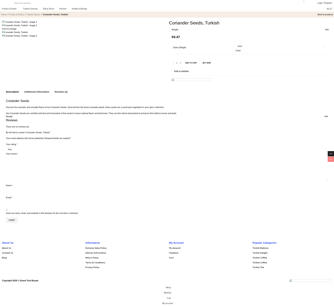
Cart (171, 257)
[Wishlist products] (318, 8)
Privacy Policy (92, 267)
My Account (175, 248)
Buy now (207, 63)
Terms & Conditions (95, 262)
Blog (4, 257)
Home (4, 14)
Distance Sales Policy (96, 248)
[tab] (12, 92)
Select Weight (179, 47)
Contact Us (7, 252)
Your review (12, 154)
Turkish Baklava (260, 248)
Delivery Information (95, 252)
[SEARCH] (304, 1)
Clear (238, 50)
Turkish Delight (260, 252)
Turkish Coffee (260, 257)
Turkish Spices (33, 14)
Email (9, 197)
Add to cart (191, 63)
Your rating (11, 144)
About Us (6, 248)
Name (9, 185)
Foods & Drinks (16, 14)
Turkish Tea (258, 267)
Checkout (173, 252)
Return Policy (92, 257)
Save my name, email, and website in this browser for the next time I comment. (42, 213)
